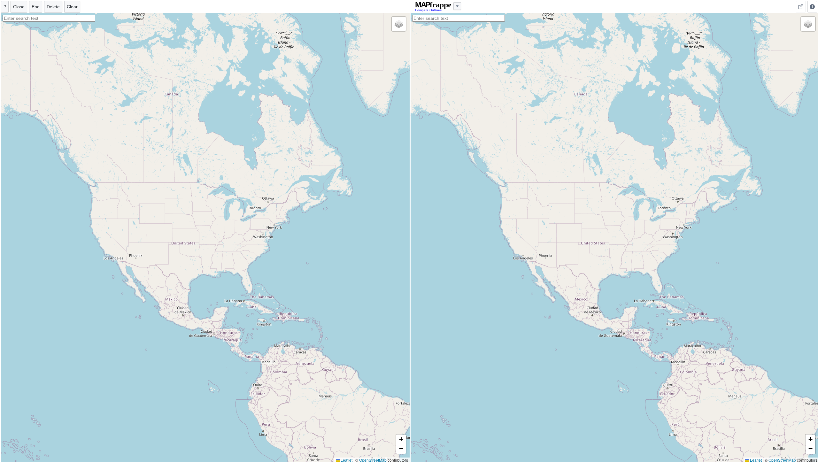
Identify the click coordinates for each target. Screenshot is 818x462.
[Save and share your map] (801, 6)
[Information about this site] (812, 6)
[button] (399, 24)
